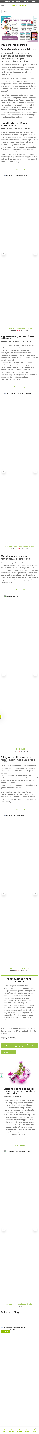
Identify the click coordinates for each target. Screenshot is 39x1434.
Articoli (5, 1331)
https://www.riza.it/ (8, 1038)
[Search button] (35, 11)
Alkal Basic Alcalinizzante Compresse (19, 546)
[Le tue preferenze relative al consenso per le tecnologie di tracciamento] (2, 1075)
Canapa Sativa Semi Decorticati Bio (20, 1304)
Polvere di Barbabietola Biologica (19, 328)
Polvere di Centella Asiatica (19, 968)
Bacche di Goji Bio (19, 749)
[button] (4, 253)
